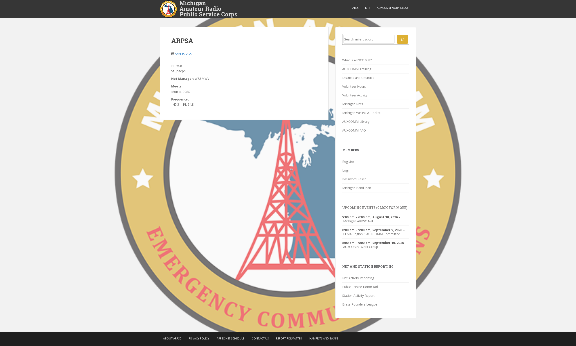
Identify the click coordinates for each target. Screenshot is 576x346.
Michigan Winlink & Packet (361, 113)
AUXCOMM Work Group (393, 8)
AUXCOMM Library (355, 121)
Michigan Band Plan (356, 188)
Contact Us (260, 338)
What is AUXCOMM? (357, 60)
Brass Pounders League (359, 304)
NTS (367, 8)
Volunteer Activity (354, 95)
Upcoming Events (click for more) (374, 207)
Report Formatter (289, 338)
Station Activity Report (358, 295)
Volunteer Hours (354, 86)
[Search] (402, 39)
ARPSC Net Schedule (230, 338)
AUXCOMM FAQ (354, 130)
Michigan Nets (352, 104)
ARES (355, 8)
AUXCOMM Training (356, 69)
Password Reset (354, 179)
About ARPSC (172, 338)
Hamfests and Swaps (323, 338)
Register (348, 161)
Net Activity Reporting (358, 278)
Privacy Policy (199, 338)
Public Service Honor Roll (360, 287)
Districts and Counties (358, 78)
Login (346, 170)
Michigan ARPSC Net (358, 221)
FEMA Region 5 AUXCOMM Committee (371, 234)
